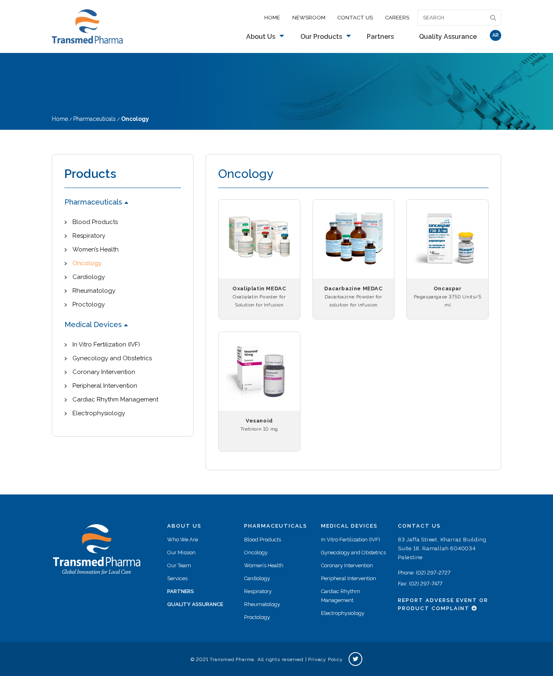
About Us (260, 36)
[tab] (122, 202)
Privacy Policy (325, 659)
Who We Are (182, 540)
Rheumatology (93, 290)
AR (495, 35)
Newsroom (308, 18)
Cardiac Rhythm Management (115, 399)
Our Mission (181, 552)
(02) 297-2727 (433, 573)
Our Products (321, 36)
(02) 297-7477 (425, 584)
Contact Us (355, 18)
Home (272, 18)
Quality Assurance (448, 36)
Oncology (87, 263)
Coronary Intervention (103, 372)
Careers (397, 18)
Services (177, 578)
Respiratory (88, 235)
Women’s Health (95, 249)
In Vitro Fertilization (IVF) (106, 344)
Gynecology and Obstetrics (112, 358)
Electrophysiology (98, 413)
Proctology (88, 304)
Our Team (179, 565)
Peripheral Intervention (104, 385)
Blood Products (95, 222)
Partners (380, 36)
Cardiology (88, 277)
